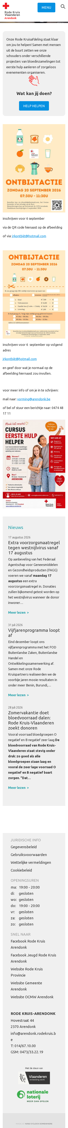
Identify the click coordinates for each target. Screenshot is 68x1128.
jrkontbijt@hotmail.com (29, 236)
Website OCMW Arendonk (32, 997)
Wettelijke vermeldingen (31, 862)
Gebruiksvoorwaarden (29, 855)
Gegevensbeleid (24, 847)
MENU (46, 7)
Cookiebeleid (21, 870)
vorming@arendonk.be (33, 399)
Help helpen (34, 106)
